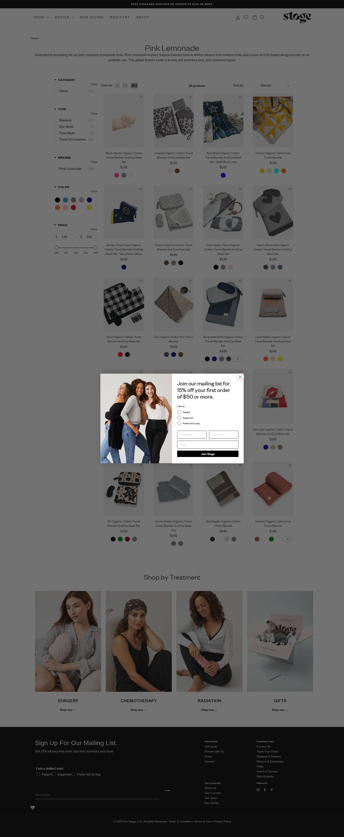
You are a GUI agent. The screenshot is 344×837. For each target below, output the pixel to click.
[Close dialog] (240, 377)
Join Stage (208, 454)
